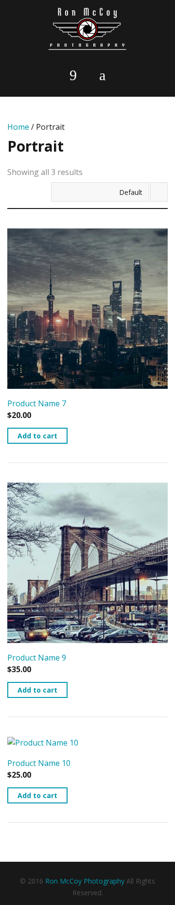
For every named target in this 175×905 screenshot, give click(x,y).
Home (18, 127)
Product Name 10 (38, 763)
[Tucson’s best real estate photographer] (87, 29)
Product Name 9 (36, 657)
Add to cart (37, 435)
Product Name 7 (36, 403)
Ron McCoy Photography (84, 881)
